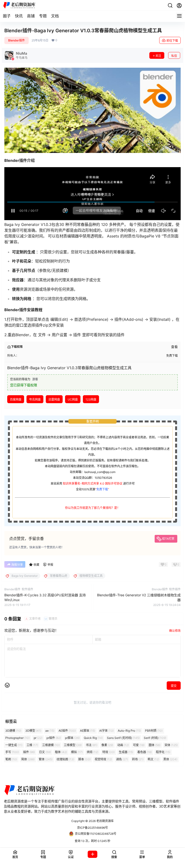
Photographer (17, 738)
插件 (29, 752)
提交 (174, 686)
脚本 (84, 759)
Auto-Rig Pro (129, 730)
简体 (28, 759)
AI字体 (106, 730)
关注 (158, 56)
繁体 (46, 759)
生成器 (126, 752)
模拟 (77, 752)
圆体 (154, 745)
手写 (12, 752)
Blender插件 (16, 40)
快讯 (19, 15)
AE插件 (67, 730)
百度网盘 (15, 399)
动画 (123, 745)
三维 (32, 745)
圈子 (7, 15)
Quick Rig (93, 738)
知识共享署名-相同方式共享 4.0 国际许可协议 (92, 483)
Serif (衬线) (155, 738)
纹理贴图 (65, 759)
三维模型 (73, 745)
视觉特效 (103, 759)
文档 (55, 15)
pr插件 (53, 738)
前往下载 (172, 40)
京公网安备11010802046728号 (95, 833)
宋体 (171, 745)
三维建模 (51, 745)
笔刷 (11, 759)
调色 (122, 759)
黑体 (170, 759)
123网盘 (91, 399)
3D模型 (33, 730)
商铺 (31, 15)
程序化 (163, 752)
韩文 (153, 759)
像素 (107, 745)
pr (38, 738)
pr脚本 (72, 738)
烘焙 (92, 752)
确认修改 (175, 630)
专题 (43, 15)
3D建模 (13, 730)
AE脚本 (87, 730)
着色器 (144, 752)
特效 (108, 752)
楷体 (61, 752)
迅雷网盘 (54, 399)
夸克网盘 (35, 399)
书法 (91, 745)
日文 (45, 752)
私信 (174, 56)
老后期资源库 (105, 821)
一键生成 (13, 745)
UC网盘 (73, 399)
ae (49, 730)
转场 (138, 759)
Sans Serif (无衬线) (123, 738)
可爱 (139, 745)
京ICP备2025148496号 (92, 827)
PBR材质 (154, 730)
